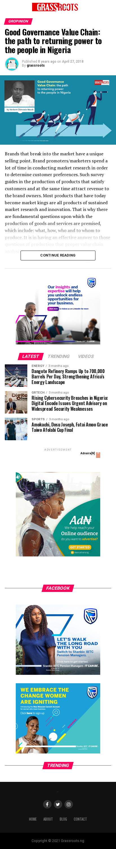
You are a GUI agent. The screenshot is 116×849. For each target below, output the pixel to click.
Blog (63, 819)
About (48, 819)
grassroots (36, 65)
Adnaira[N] (88, 453)
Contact (80, 819)
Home (33, 819)
